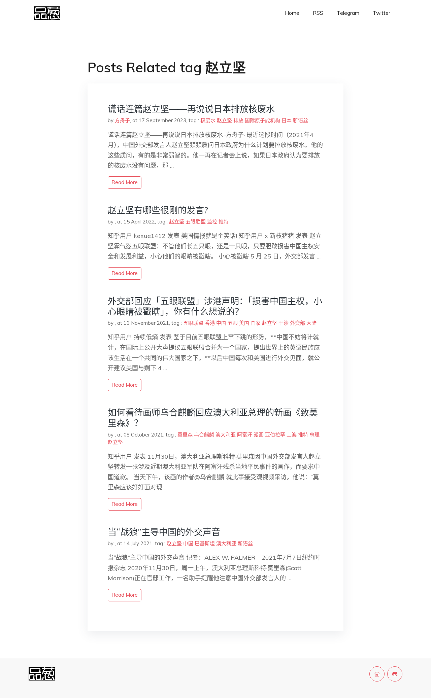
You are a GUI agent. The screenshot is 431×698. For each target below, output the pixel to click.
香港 (210, 323)
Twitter (381, 13)
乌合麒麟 (204, 434)
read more (124, 182)
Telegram (348, 13)
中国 (221, 323)
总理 (314, 434)
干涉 (283, 323)
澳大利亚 (226, 434)
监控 (212, 221)
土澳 (292, 434)
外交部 (297, 323)
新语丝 (300, 120)
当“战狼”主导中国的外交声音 (164, 531)
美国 (244, 323)
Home (292, 13)
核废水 (208, 120)
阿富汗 (244, 434)
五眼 (233, 323)
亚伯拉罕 (275, 434)
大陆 (311, 323)
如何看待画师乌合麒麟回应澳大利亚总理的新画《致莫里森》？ (213, 417)
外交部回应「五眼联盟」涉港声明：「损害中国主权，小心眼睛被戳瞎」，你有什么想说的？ (215, 306)
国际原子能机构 (262, 120)
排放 (238, 120)
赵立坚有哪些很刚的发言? (158, 210)
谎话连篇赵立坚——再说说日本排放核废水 (191, 108)
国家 (256, 323)
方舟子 (122, 120)
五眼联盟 (196, 221)
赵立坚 (224, 120)
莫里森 (185, 434)
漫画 (259, 434)
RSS (318, 13)
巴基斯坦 (205, 543)
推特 (224, 221)
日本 (286, 120)
